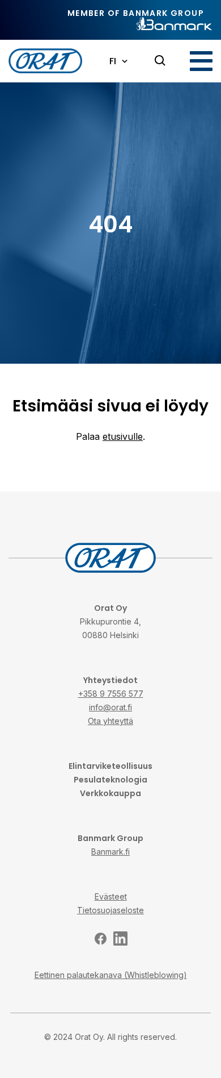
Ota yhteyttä (110, 721)
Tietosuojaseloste (110, 910)
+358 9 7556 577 (110, 693)
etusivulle (123, 436)
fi (112, 61)
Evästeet (111, 896)
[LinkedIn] (120, 938)
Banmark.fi (110, 851)
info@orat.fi (110, 707)
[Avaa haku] (160, 60)
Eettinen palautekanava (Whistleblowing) (111, 975)
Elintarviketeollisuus (110, 766)
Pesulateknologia (110, 779)
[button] (201, 61)
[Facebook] (101, 938)
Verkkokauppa (110, 793)
